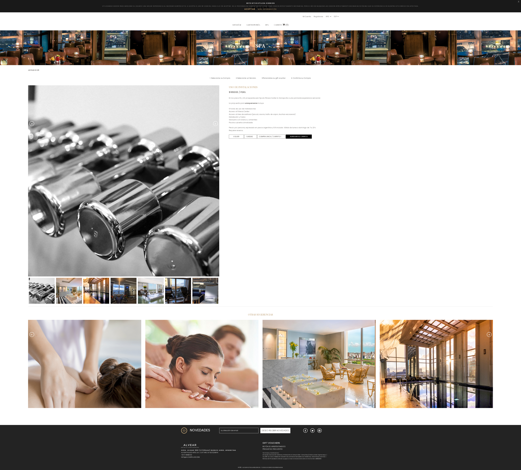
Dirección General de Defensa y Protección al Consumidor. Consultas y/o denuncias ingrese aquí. (294, 455)
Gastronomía (253, 24)
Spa (267, 24)
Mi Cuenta (307, 16)
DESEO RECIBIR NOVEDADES (275, 430)
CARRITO (281, 24)
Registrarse (318, 16)
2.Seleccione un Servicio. (246, 78)
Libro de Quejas (282, 459)
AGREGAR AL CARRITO (299, 136)
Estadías (237, 24)
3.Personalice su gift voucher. (274, 78)
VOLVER (236, 136)
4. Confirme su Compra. (301, 78)
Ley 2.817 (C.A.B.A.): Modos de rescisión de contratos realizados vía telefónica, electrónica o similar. (294, 457)
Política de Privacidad (270, 459)
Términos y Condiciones (270, 453)
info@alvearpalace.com (190, 457)
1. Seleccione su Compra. (220, 78)
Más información (267, 9)
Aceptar (249, 9)
